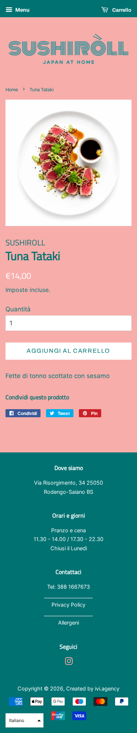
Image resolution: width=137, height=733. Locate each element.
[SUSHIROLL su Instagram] (69, 662)
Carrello (121, 10)
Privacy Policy (68, 604)
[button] (24, 720)
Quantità (18, 309)
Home (11, 89)
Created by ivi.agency (92, 688)
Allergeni (68, 622)
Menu (22, 10)
